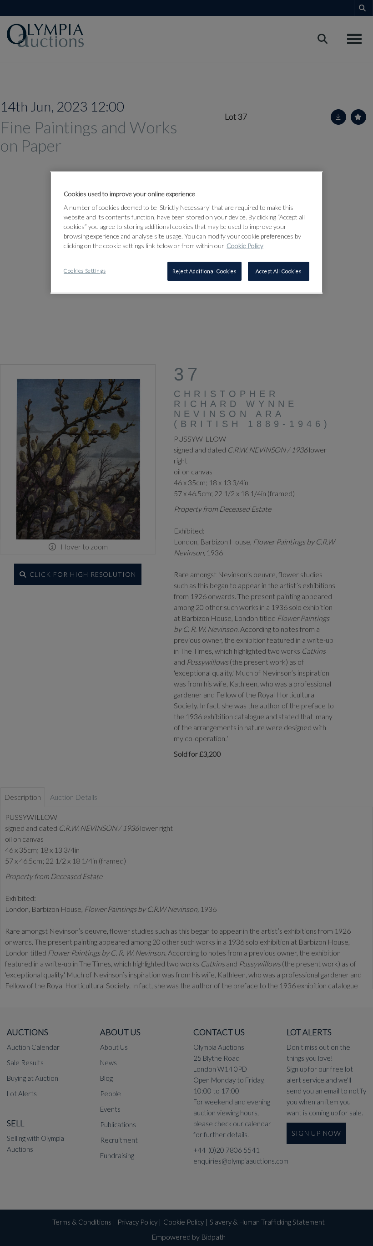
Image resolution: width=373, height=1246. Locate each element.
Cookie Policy (245, 245)
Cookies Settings (85, 271)
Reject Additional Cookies (204, 271)
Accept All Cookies (278, 271)
